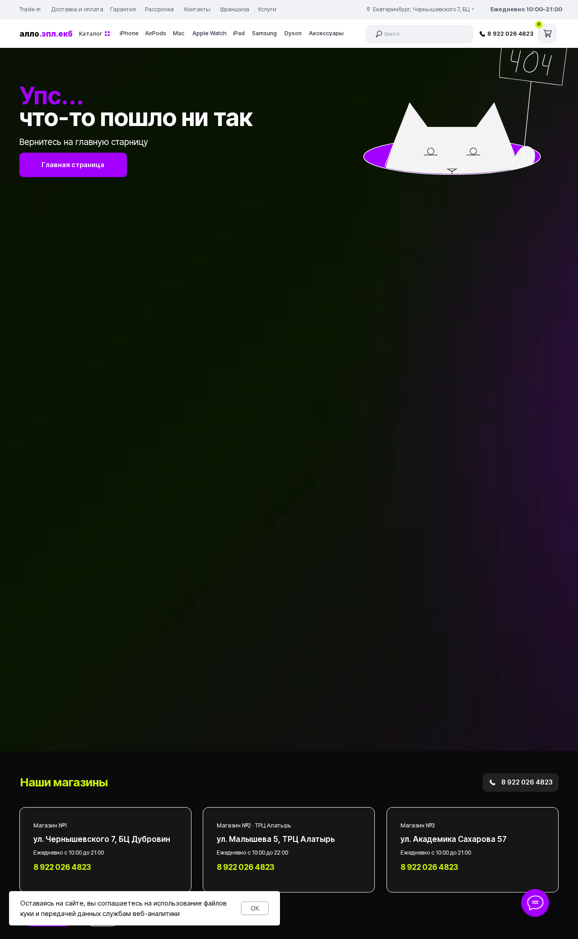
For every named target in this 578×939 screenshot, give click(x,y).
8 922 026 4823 (510, 33)
